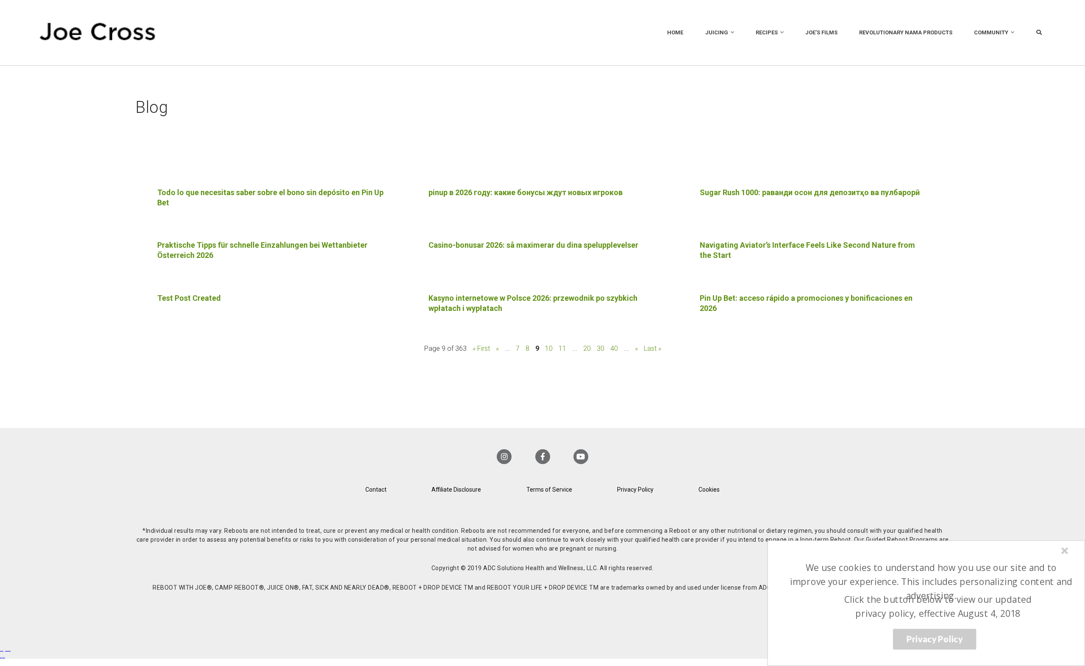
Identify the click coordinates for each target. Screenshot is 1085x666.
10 (549, 348)
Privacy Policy (635, 489)
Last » (652, 348)
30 (600, 348)
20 (587, 348)
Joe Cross (97, 32)
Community (991, 32)
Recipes (767, 32)
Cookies (709, 489)
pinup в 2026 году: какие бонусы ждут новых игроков (525, 192)
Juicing (716, 32)
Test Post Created (189, 298)
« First (481, 348)
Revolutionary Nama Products (905, 32)
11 (562, 348)
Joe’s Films (821, 32)
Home (675, 32)
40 (614, 348)
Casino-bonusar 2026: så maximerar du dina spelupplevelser (533, 245)
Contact (376, 489)
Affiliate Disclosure (456, 489)
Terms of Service (549, 489)
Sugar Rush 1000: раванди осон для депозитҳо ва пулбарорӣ (810, 192)
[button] (931, 581)
